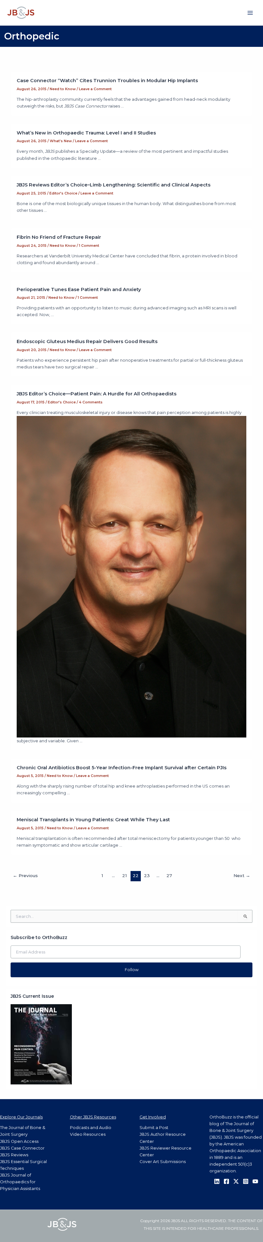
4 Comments (91, 402)
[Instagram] (246, 1181)
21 (124, 875)
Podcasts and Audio (90, 1127)
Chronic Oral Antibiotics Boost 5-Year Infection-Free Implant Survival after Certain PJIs (121, 768)
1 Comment (89, 245)
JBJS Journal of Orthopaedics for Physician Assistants (20, 1182)
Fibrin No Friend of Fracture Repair (59, 237)
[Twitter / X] (236, 1181)
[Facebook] (226, 1181)
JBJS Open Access (19, 1141)
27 (169, 875)
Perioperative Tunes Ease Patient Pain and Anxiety (79, 289)
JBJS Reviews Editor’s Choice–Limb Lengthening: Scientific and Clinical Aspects (113, 185)
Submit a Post (154, 1127)
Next (241, 875)
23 (147, 875)
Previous (25, 875)
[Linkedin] (217, 1181)
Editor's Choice (63, 193)
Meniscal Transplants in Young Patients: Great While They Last (93, 820)
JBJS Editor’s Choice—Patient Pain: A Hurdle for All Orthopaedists (96, 394)
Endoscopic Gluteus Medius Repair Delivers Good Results (87, 341)
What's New (61, 141)
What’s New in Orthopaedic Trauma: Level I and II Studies (86, 133)
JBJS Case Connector (22, 1148)
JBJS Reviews (14, 1154)
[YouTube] (255, 1181)
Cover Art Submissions (163, 1161)
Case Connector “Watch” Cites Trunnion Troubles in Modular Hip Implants (107, 80)
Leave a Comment (95, 89)
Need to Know (63, 89)
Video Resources (88, 1134)
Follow (132, 969)
